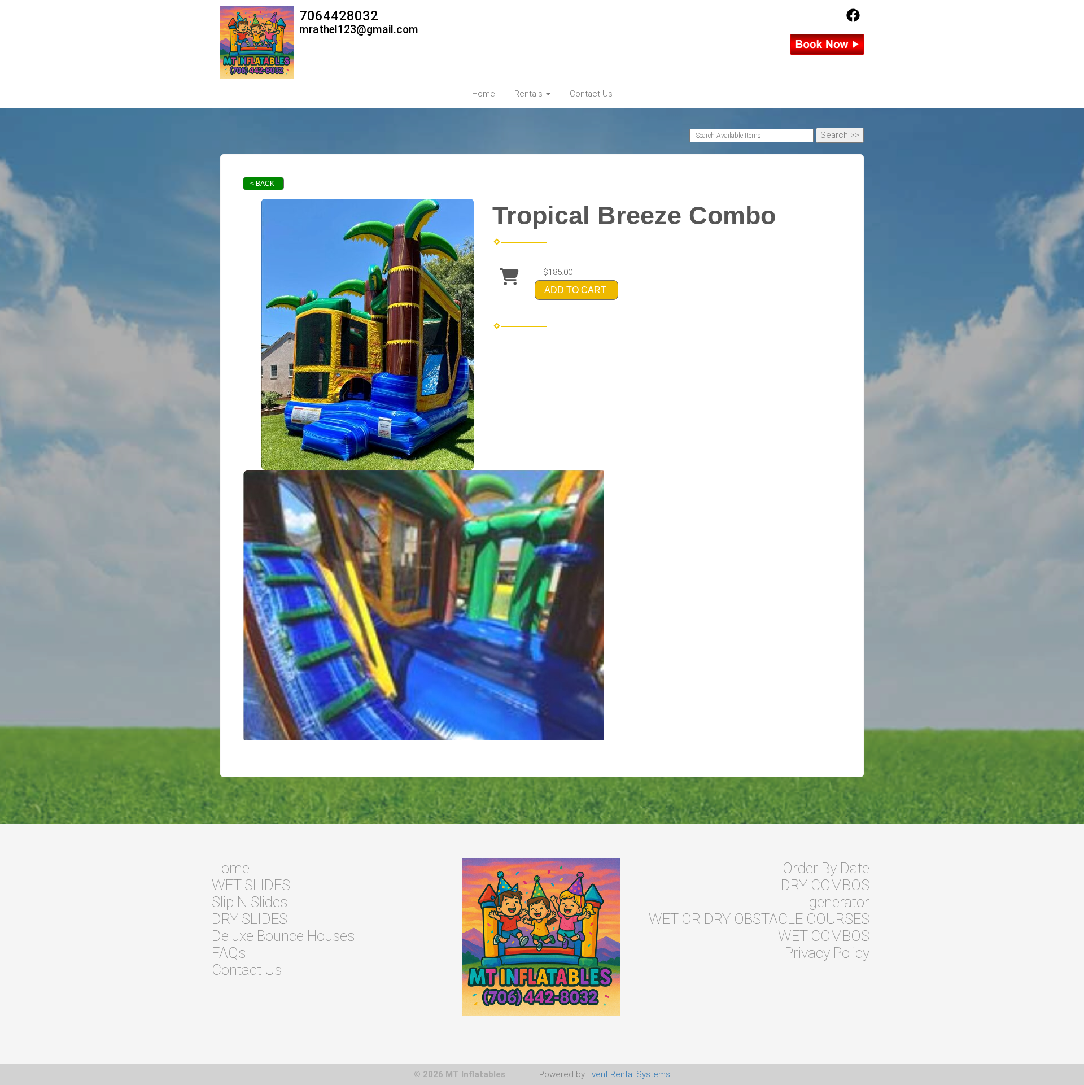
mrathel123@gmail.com (358, 29)
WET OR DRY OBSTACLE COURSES (759, 918)
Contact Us (591, 94)
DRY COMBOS (825, 885)
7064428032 (338, 16)
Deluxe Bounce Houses (283, 935)
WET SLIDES (251, 885)
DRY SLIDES (249, 918)
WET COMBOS (823, 935)
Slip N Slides (249, 902)
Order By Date (826, 868)
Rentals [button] (529, 94)
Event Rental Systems (628, 1074)
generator (839, 902)
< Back (262, 184)
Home (483, 94)
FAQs (229, 952)
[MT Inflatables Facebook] (853, 19)
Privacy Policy (827, 952)
